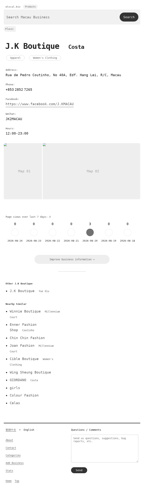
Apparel (15, 57)
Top (17, 480)
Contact (11, 447)
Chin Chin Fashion (27, 338)
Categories (13, 455)
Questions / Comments (86, 429)
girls (15, 388)
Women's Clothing (45, 57)
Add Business (15, 462)
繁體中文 (11, 429)
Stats (9, 470)
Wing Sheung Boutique (30, 372)
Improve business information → (72, 259)
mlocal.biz (13, 7)
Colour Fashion (24, 395)
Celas (15, 403)
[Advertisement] (102, 307)
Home (9, 480)
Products (30, 6)
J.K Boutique (29, 291)
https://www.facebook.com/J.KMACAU (40, 104)
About (9, 440)
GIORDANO (24, 380)
